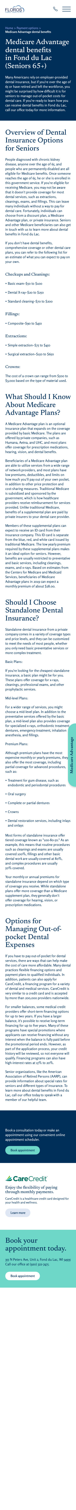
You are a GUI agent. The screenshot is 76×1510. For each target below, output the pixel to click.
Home (9, 28)
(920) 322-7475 (39, 1264)
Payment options (27, 28)
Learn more (18, 1213)
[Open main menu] (66, 9)
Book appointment (23, 1150)
